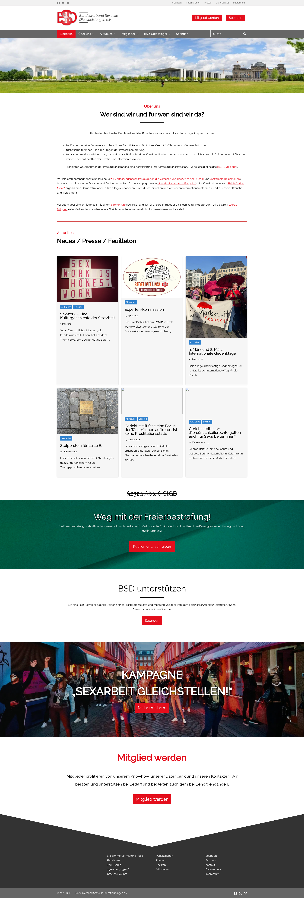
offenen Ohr (118, 204)
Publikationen (164, 855)
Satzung (211, 860)
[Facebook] (58, 3)
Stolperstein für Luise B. (81, 445)
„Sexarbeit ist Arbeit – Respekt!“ (176, 183)
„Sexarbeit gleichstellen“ (225, 178)
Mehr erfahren (152, 707)
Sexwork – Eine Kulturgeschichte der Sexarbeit (87, 316)
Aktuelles (66, 307)
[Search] (245, 33)
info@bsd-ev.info (117, 874)
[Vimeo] (67, 3)
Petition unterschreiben (152, 546)
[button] (92, 34)
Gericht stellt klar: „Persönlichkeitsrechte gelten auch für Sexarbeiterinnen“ (215, 432)
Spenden (235, 18)
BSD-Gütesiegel (227, 166)
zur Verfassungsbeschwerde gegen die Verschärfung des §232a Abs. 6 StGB (157, 178)
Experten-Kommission (144, 309)
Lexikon (78, 307)
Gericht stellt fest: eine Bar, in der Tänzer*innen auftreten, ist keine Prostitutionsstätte (151, 430)
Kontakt (210, 864)
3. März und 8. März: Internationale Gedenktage (212, 351)
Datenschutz (213, 869)
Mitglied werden (207, 18)
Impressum (212, 874)
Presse (160, 860)
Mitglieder (162, 869)
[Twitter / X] (63, 3)
